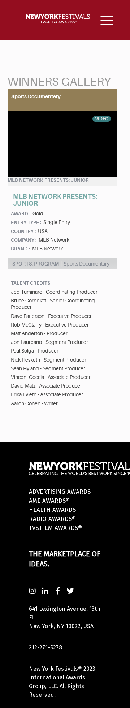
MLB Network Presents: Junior (48, 180)
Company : (23, 240)
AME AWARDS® (49, 501)
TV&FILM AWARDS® (55, 528)
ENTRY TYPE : (26, 222)
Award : (20, 213)
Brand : (20, 248)
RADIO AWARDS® (52, 519)
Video (101, 118)
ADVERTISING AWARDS (60, 492)
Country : (23, 231)
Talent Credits (30, 283)
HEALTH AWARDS (52, 510)
